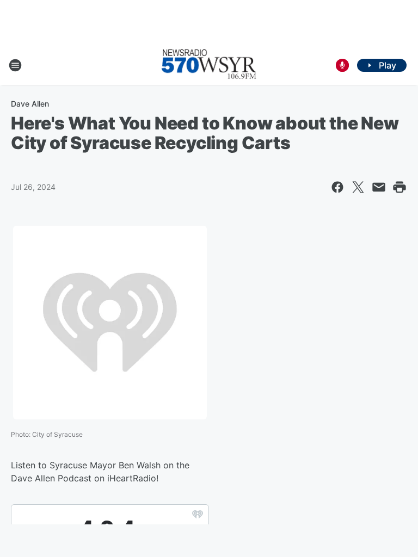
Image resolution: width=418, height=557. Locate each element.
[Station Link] (209, 65)
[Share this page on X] (358, 187)
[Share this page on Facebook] (337, 187)
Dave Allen (30, 103)
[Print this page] (399, 187)
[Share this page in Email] (378, 187)
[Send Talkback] (342, 65)
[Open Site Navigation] (15, 65)
